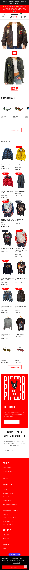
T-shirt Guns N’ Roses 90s (21, 279)
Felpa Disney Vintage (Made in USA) (7, 279)
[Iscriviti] (24, 450)
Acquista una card (12, 422)
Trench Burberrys (20, 191)
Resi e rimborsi (7, 497)
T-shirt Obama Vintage (19, 219)
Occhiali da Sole (7, 471)
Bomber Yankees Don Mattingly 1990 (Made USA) (7, 220)
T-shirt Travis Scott (7, 248)
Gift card (5, 478)
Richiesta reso (7, 500)
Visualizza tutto (14, 130)
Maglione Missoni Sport (6, 306)
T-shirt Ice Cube (19, 334)
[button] (3, 17)
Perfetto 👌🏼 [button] (14, 567)
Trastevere (6, 538)
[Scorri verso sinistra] (11, 125)
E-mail (5, 548)
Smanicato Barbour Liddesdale (20, 306)
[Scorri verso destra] (18, 125)
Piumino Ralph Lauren (5, 165)
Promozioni (6, 475)
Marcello (15, 116)
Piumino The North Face (7, 191)
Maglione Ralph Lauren (5, 334)
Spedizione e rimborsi (9, 493)
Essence (3, 360)
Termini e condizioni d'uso (10, 504)
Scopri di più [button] (16, 563)
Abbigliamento (7, 467)
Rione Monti (6, 534)
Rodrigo (3, 116)
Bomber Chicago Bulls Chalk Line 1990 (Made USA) (21, 250)
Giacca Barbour (19, 165)
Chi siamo (5, 489)
